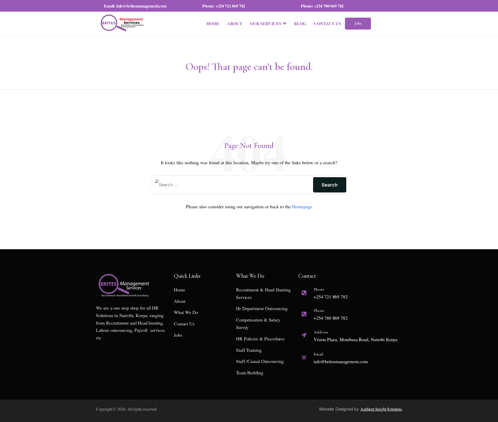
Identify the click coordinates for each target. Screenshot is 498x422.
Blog (300, 23)
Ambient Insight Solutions (381, 409)
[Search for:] (249, 184)
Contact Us (327, 23)
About (234, 23)
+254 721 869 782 (230, 6)
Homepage (302, 206)
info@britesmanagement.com (141, 6)
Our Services (265, 23)
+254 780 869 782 (329, 6)
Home (212, 23)
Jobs (358, 23)
